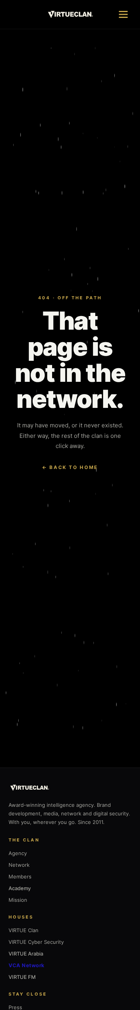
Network (19, 865)
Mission (18, 900)
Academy (20, 888)
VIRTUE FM (22, 977)
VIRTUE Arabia (26, 953)
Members (20, 876)
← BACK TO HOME (70, 467)
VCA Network (27, 965)
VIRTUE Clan (23, 930)
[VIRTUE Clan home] (70, 14)
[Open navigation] (123, 14)
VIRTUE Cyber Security (36, 942)
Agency (18, 853)
